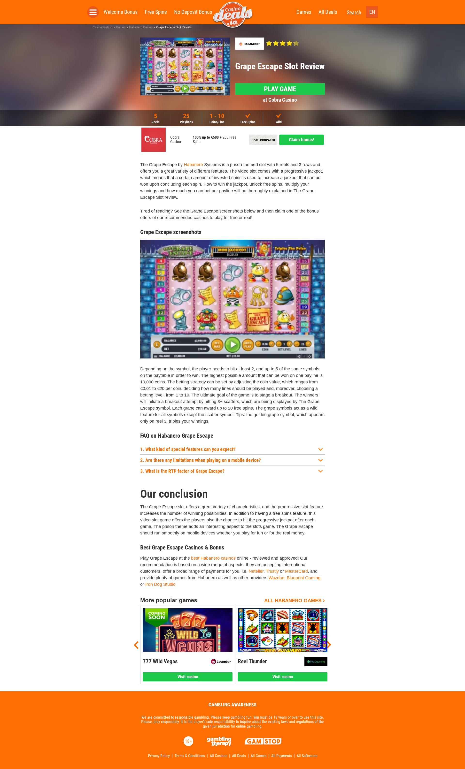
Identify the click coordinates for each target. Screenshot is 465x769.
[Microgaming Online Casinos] (315, 661)
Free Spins (156, 12)
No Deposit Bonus (193, 12)
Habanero (193, 164)
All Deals (327, 12)
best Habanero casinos (213, 558)
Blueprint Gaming (303, 577)
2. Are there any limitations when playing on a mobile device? (200, 460)
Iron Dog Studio (160, 584)
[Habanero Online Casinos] (249, 44)
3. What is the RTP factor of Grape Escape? (182, 471)
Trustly (272, 571)
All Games (258, 756)
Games (303, 12)
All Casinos (218, 756)
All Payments (281, 756)
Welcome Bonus (121, 12)
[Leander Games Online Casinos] (220, 661)
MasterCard (296, 571)
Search (354, 12)
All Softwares (307, 756)
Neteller (256, 571)
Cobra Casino (175, 139)
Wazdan (276, 577)
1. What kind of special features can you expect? (187, 449)
